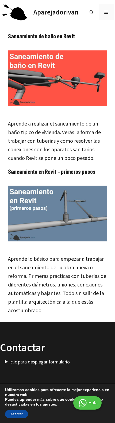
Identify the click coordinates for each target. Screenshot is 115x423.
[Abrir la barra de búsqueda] (91, 12)
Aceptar (16, 414)
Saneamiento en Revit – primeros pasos (51, 171)
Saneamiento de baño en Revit (41, 35)
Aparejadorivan (56, 12)
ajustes (49, 404)
